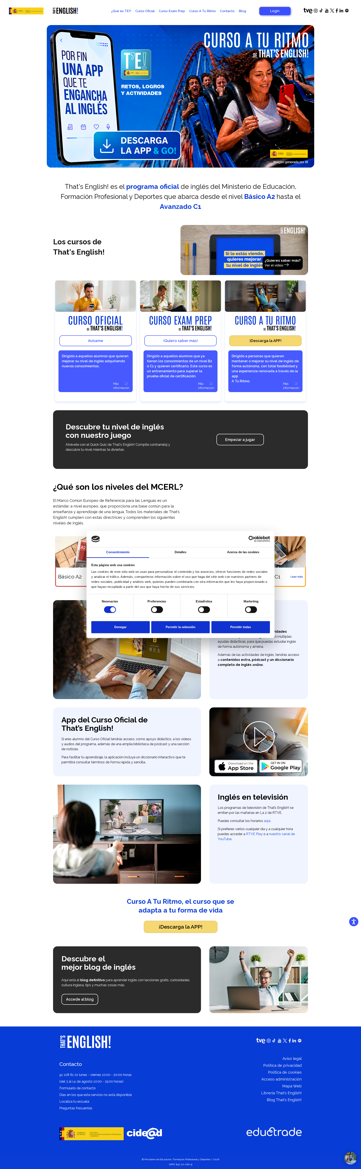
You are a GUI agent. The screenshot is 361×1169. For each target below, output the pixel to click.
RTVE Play (254, 834)
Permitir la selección (180, 627)
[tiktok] (321, 12)
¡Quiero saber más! (180, 340)
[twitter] (332, 12)
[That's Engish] (65, 11)
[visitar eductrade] (274, 1131)
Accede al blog (80, 999)
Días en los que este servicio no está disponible (95, 1095)
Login (275, 11)
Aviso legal (292, 1058)
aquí (267, 821)
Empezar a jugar (240, 439)
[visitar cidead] (144, 1134)
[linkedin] (341, 11)
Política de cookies (285, 1072)
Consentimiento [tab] (118, 552)
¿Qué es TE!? (121, 11)
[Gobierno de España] (26, 11)
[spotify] (347, 11)
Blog (242, 11)
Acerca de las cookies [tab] (243, 552)
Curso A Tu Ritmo (202, 11)
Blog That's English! (284, 1100)
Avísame (95, 340)
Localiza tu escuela (74, 1101)
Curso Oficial (145, 11)
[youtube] (327, 12)
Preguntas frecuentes (75, 1108)
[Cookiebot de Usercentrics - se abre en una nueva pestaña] (251, 539)
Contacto (227, 11)
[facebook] (337, 12)
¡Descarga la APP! (265, 340)
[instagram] (316, 11)
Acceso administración (281, 1079)
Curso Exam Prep (172, 11)
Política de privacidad (282, 1065)
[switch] (157, 609)
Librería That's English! (281, 1093)
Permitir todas (240, 627)
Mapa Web (292, 1086)
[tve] (308, 12)
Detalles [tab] (181, 552)
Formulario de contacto (77, 1088)
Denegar (120, 627)
